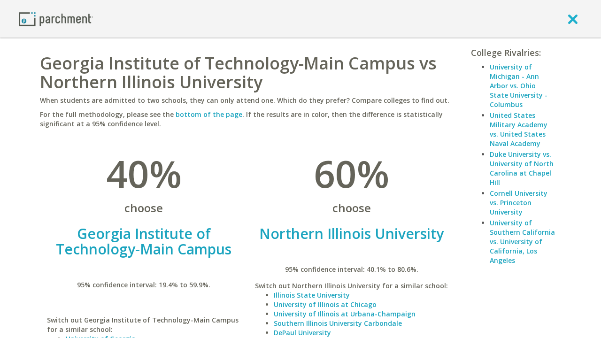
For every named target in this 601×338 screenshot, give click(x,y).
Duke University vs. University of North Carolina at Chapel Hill (522, 168)
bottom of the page (209, 114)
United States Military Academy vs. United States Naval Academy (518, 129)
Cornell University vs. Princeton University (518, 202)
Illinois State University (312, 295)
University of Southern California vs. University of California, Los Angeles (522, 241)
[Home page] (56, 18)
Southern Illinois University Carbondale (338, 323)
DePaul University (302, 332)
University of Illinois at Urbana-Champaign (345, 313)
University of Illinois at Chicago (325, 304)
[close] (572, 18)
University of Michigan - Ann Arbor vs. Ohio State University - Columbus (518, 85)
